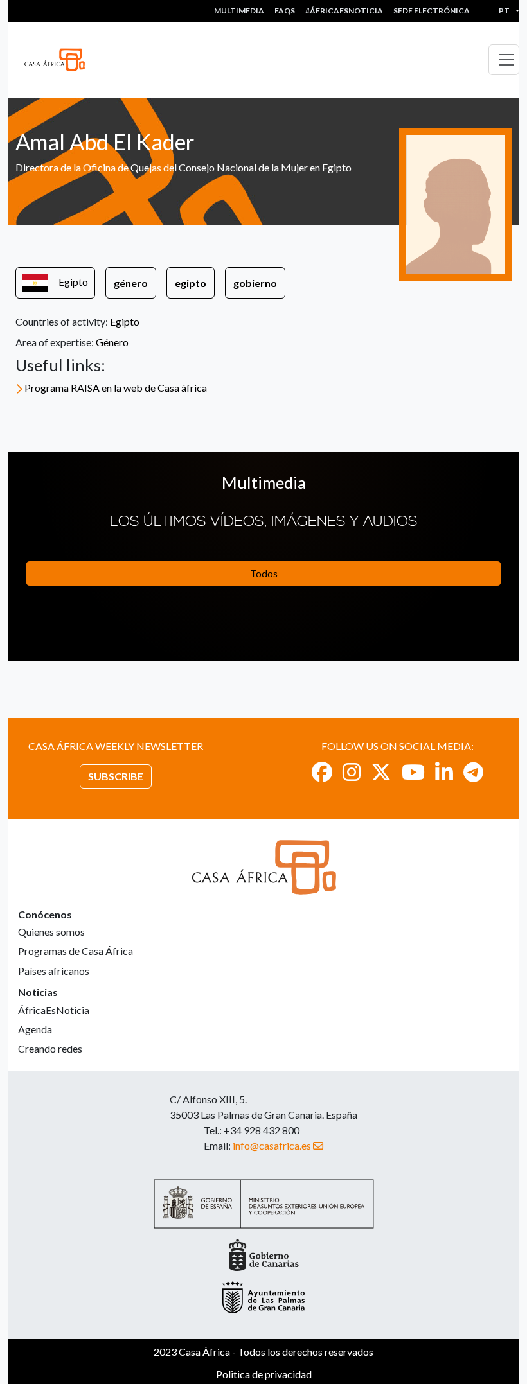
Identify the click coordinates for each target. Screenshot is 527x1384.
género (131, 283)
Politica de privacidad (264, 1374)
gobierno (255, 283)
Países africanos (53, 971)
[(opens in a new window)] (322, 772)
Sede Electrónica (431, 10)
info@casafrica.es (272, 1145)
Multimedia (239, 10)
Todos (264, 573)
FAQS (284, 10)
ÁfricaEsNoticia (53, 1010)
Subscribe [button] (115, 776)
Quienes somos (51, 931)
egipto (190, 283)
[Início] (60, 59)
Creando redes (50, 1048)
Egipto (73, 282)
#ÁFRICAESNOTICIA (344, 10)
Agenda (35, 1029)
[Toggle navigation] (503, 59)
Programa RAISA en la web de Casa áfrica (115, 387)
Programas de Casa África (75, 951)
